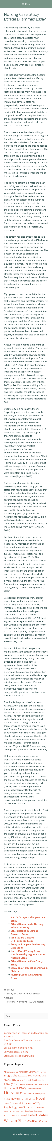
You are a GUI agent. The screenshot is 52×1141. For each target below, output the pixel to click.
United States (37, 1115)
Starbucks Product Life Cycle (19, 1055)
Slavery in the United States (14, 1111)
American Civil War (28, 1071)
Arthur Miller (42, 1072)
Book (31, 1075)
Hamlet (29, 1084)
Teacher (7, 1116)
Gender (22, 1084)
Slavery (41, 1108)
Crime (38, 1075)
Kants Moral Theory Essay (25, 951)
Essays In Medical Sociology (18, 1047)
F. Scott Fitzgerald (37, 1080)
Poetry (35, 1103)
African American (11, 1072)
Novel (40, 1098)
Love (24, 1094)
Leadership (31, 1088)
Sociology (29, 1111)
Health (34, 1084)
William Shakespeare (22, 1120)
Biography (10, 1075)
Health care (43, 1084)
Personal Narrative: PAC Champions (26, 1001)
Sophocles (38, 1111)
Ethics (28, 1080)
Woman (44, 1121)
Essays (10, 989)
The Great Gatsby (18, 1115)
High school (10, 1088)
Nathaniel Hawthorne (26, 1099)
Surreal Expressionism (16, 1051)
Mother (7, 1099)
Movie (14, 1098)
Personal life (17, 1103)
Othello (6, 1103)
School (20, 1107)
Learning (38, 1088)
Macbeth (30, 1093)
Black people (22, 1076)
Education (18, 1079)
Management (41, 1093)
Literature (13, 1092)
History (21, 1088)
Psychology (10, 1107)
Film (15, 1084)
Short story (30, 1107)
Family (8, 1084)
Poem (28, 1103)
